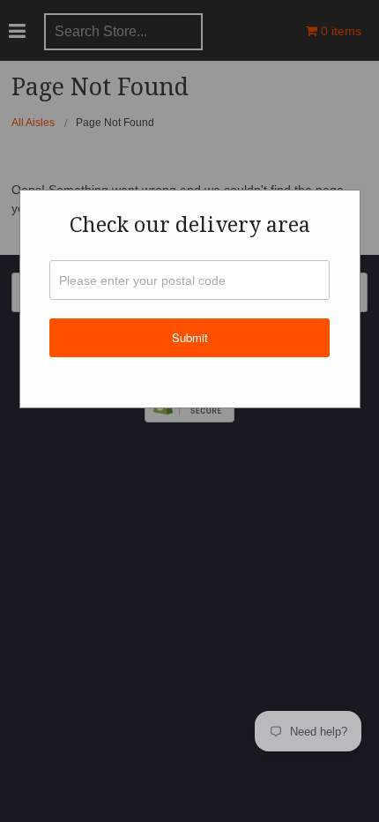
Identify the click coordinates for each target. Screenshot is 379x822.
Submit (190, 337)
